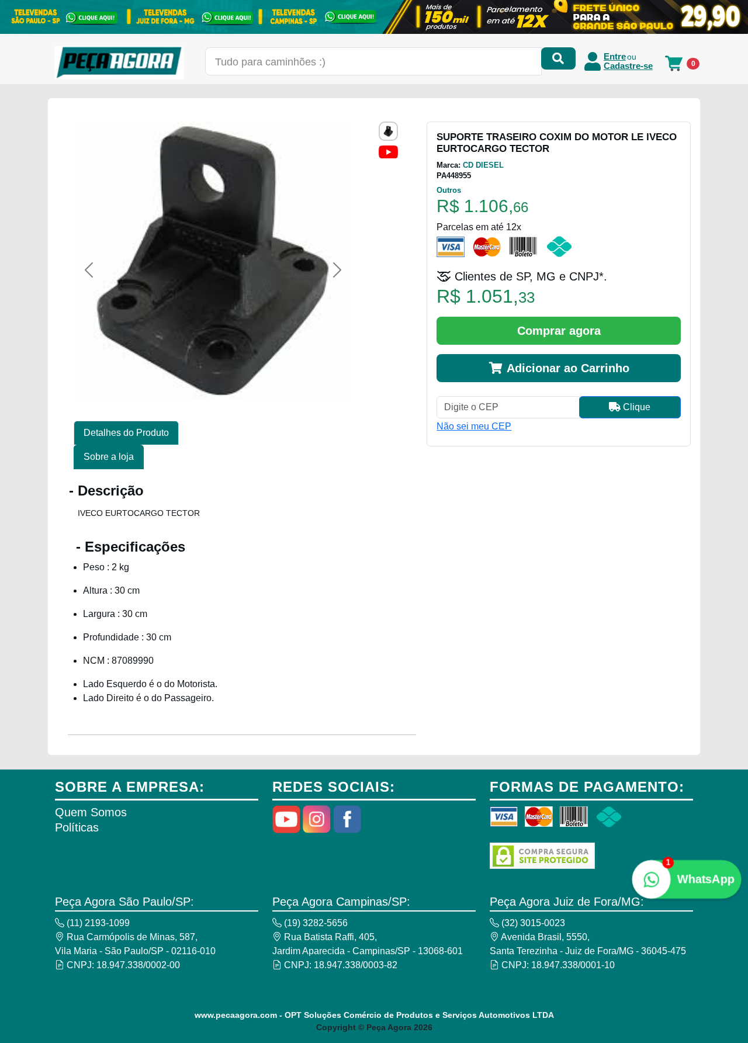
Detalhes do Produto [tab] (126, 433)
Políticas (77, 827)
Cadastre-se (628, 66)
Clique (635, 407)
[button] (88, 270)
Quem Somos (91, 812)
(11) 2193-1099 (97, 923)
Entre (615, 56)
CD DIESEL (483, 165)
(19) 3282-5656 (315, 923)
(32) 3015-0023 (532, 923)
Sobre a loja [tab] (109, 457)
